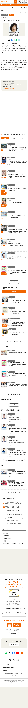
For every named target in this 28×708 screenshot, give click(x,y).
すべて (2, 7)
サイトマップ (14, 675)
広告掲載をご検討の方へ (8, 667)
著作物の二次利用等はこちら (13, 514)
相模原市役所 (7, 535)
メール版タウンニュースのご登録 (13, 612)
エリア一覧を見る (14, 341)
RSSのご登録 (14, 644)
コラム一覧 (13, 492)
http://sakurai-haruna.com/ (8, 88)
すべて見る (13, 394)
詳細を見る (13, 633)
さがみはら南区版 (6, 5)
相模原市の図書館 (8, 538)
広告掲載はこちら (11, 517)
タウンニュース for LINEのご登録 (13, 608)
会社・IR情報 (6, 665)
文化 (17, 7)
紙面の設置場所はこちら (12, 520)
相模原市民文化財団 (9, 541)
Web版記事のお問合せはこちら (14, 523)
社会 (21, 7)
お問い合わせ (15, 660)
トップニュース (10, 7)
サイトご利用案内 (19, 673)
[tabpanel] (14, 29)
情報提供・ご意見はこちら (13, 510)
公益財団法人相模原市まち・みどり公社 (13, 543)
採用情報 (5, 670)
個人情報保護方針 (9, 673)
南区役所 (6, 533)
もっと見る (13, 282)
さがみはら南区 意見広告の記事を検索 (14, 460)
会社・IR (19, 2)
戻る (3, 10)
